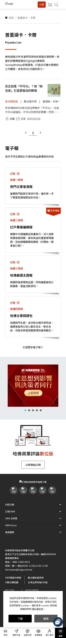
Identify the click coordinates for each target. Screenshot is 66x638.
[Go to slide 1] (25, 410)
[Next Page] (40, 132)
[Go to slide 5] (41, 410)
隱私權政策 (38, 609)
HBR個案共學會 (13, 577)
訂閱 (41, 4)
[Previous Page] (25, 132)
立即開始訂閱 (33, 465)
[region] (33, 386)
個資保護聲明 (32, 590)
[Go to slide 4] (37, 410)
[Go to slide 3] (33, 410)
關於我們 (9, 590)
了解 (20, 618)
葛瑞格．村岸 (50, 101)
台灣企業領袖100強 (37, 582)
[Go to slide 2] (29, 410)
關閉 (46, 618)
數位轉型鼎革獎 (36, 577)
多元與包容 (11, 101)
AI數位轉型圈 (11, 582)
